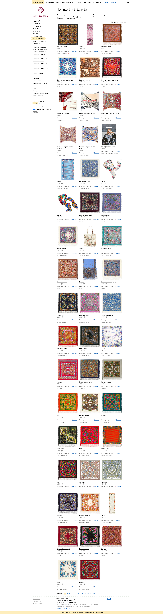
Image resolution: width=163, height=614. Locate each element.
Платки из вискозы (38, 76)
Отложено (113, 2)
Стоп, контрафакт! (50, 2)
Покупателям (69, 2)
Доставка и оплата (38, 601)
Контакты (98, 2)
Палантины (36, 78)
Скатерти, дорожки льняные (41, 93)
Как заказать (36, 599)
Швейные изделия (38, 86)
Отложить (74, 51)
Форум (65, 608)
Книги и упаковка (38, 96)
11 (88, 594)
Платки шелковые (38, 71)
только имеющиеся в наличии (43, 109)
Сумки (35, 88)
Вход (128, 2)
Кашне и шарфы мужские (40, 83)
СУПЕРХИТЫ (36, 31)
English (109, 599)
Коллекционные (37, 36)
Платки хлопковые (38, 73)
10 (85, 594)
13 (94, 594)
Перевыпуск (36, 43)
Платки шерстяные (38, 52)
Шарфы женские (38, 81)
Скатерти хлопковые (39, 91)
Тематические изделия (39, 41)
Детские (35, 33)
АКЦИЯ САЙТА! (37, 21)
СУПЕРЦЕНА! (36, 23)
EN (93, 2)
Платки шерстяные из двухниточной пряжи (39, 55)
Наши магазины (60, 2)
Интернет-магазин (38, 2)
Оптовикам (78, 2)
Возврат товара (37, 603)
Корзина (106, 2)
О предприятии (87, 2)
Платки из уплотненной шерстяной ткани (39, 48)
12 (91, 594)
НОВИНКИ (36, 28)
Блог (69, 608)
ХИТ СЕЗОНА (37, 26)
